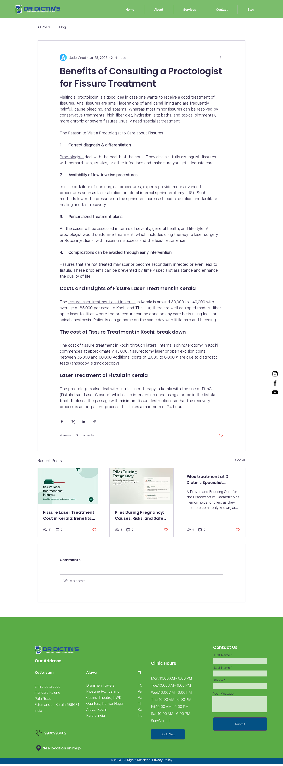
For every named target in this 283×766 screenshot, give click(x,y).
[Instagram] (275, 373)
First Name (222, 655)
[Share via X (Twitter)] (73, 421)
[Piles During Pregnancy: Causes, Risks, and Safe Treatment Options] (142, 486)
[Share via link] (94, 421)
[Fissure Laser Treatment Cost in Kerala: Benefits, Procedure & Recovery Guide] (70, 486)
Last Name (222, 667)
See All (240, 460)
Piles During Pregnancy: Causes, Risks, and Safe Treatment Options (139, 515)
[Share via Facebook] (62, 421)
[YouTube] (275, 392)
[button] (38, 748)
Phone (218, 680)
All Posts (44, 27)
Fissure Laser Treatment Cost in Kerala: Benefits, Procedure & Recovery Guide (68, 515)
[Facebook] (275, 383)
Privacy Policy (162, 760)
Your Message (223, 693)
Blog (62, 27)
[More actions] (220, 57)
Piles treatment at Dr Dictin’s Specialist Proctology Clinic (208, 479)
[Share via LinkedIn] (83, 421)
